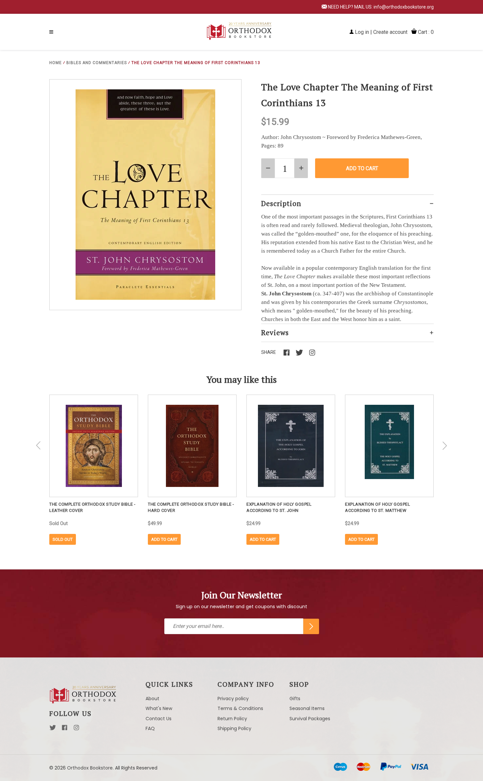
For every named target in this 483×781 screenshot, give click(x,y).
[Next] (444, 445)
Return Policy (232, 718)
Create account (390, 32)
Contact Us (159, 718)
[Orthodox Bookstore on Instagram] (76, 729)
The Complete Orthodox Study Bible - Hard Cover (191, 507)
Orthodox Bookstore (90, 768)
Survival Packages (309, 718)
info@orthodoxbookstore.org (404, 7)
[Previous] (38, 445)
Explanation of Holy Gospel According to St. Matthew (377, 507)
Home (55, 62)
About (152, 698)
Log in (362, 32)
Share (268, 352)
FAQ (150, 728)
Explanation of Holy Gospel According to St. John (278, 507)
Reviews (275, 332)
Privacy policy (233, 698)
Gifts (294, 698)
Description (281, 203)
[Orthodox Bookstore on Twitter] (52, 729)
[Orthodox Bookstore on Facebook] (64, 729)
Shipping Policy (234, 728)
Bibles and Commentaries (96, 62)
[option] (93, 470)
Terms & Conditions (240, 708)
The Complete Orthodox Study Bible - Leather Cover (92, 507)
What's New (159, 708)
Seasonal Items (307, 708)
